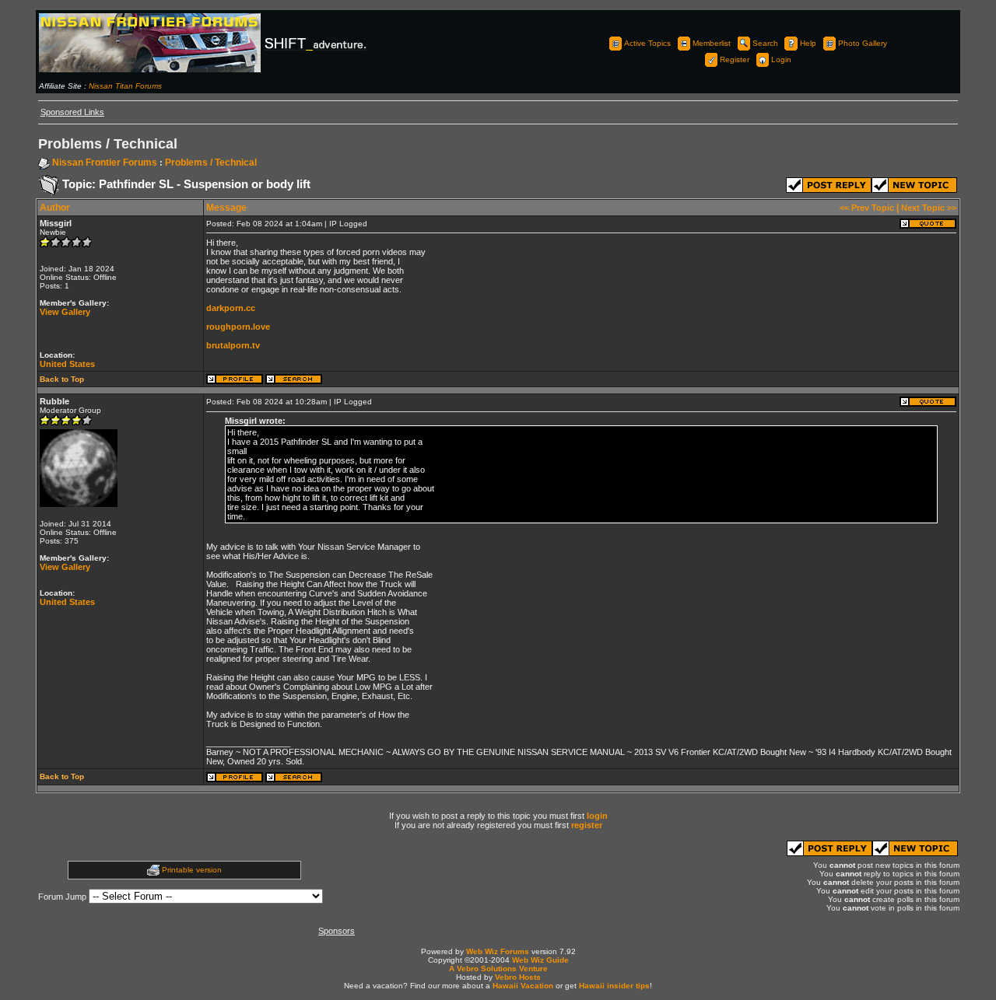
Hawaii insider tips (614, 985)
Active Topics (647, 43)
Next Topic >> (928, 207)
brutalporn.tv (233, 345)
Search (765, 43)
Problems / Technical (211, 162)
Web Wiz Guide (540, 960)
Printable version (192, 869)
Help (808, 43)
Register (734, 59)
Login (781, 59)
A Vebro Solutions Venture (498, 968)
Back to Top (62, 379)
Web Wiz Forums (497, 951)
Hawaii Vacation (523, 985)
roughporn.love (238, 326)
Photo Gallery (862, 43)
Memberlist (712, 43)
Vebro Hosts (518, 977)
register (586, 825)
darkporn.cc (230, 308)
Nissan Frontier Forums (104, 162)
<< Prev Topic (867, 207)
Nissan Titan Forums (125, 86)
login (597, 815)
